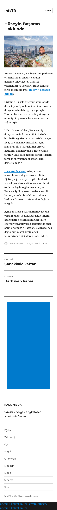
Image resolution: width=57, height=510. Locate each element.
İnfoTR (10, 11)
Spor (7, 487)
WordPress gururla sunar (26, 496)
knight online (19, 503)
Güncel (44, 243)
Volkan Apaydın (16, 243)
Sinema (8, 480)
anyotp (32, 503)
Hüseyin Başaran (15, 171)
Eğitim (8, 430)
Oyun (7, 444)
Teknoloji (9, 437)
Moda (7, 473)
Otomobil (10, 458)
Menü (48, 10)
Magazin (9, 465)
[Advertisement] (29, 345)
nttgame (5, 503)
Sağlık (8, 451)
